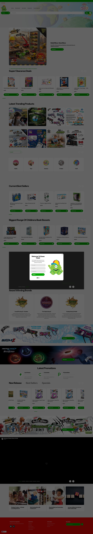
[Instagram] (38, 277)
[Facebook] (37, 277)
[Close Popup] (62, 254)
